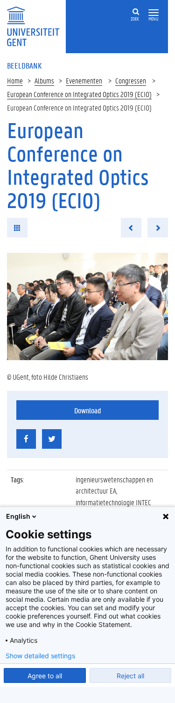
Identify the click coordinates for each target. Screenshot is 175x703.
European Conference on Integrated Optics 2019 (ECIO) (79, 94)
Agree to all (45, 676)
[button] (153, 13)
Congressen (130, 80)
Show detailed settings (40, 656)
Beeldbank (24, 65)
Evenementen (84, 80)
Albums (44, 80)
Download (87, 410)
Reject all (130, 676)
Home (15, 80)
